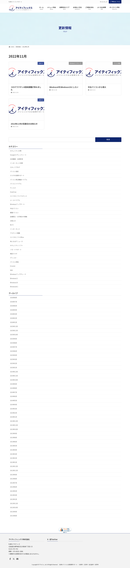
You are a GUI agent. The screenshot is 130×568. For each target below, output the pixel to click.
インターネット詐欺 (16, 163)
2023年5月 (13, 446)
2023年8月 (13, 437)
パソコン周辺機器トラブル (18, 180)
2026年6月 (13, 306)
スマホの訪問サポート (17, 175)
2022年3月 (13, 495)
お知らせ (13, 221)
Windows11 (14, 278)
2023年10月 (14, 429)
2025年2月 (13, 363)
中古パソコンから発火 (97, 87)
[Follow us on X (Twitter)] (13, 558)
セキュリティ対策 (15, 151)
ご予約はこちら (115, 2)
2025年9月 (13, 339)
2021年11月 (14, 503)
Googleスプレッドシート (18, 155)
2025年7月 (13, 347)
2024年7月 (13, 392)
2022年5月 (13, 491)
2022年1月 (13, 499)
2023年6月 (13, 442)
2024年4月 (13, 405)
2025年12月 (14, 326)
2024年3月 (13, 409)
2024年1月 (13, 417)
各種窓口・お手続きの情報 (18, 217)
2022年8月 (13, 479)
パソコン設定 (14, 171)
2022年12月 (14, 466)
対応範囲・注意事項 (16, 159)
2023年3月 (13, 454)
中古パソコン (14, 208)
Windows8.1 (14, 287)
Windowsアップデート (17, 204)
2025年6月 (13, 351)
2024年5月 (13, 400)
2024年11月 (14, 376)
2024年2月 (13, 413)
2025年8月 (13, 343)
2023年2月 (13, 458)
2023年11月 (14, 425)
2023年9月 (13, 433)
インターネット (15, 229)
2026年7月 (13, 302)
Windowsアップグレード (18, 274)
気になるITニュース (16, 241)
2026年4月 (13, 310)
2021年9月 (13, 512)
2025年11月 (14, 330)
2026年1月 (13, 322)
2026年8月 (13, 298)
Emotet (12, 266)
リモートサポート (15, 250)
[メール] (17, 558)
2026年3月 (13, 314)
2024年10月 (14, 380)
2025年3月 (13, 359)
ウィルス (13, 188)
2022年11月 (14, 470)
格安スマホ (13, 254)
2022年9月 (13, 475)
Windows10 (14, 283)
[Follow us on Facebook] (10, 558)
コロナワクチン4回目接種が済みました (26, 88)
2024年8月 (13, 388)
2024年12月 (14, 372)
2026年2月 (13, 318)
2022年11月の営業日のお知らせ (24, 123)
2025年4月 (13, 355)
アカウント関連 (15, 233)
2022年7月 (13, 483)
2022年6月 (13, 487)
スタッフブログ (15, 167)
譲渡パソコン (14, 213)
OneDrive (13, 192)
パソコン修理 (14, 262)
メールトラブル (15, 200)
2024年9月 (13, 384)
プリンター (13, 258)
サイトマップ (103, 2)
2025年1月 (13, 367)
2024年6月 (13, 396)
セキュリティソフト (16, 246)
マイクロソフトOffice (17, 237)
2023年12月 (14, 421)
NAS (11, 270)
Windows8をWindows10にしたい (63, 87)
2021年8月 (13, 516)
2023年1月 (13, 462)
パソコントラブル (15, 184)
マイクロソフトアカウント (18, 196)
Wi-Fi (12, 225)
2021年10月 (14, 508)
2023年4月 (13, 450)
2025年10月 (14, 335)
